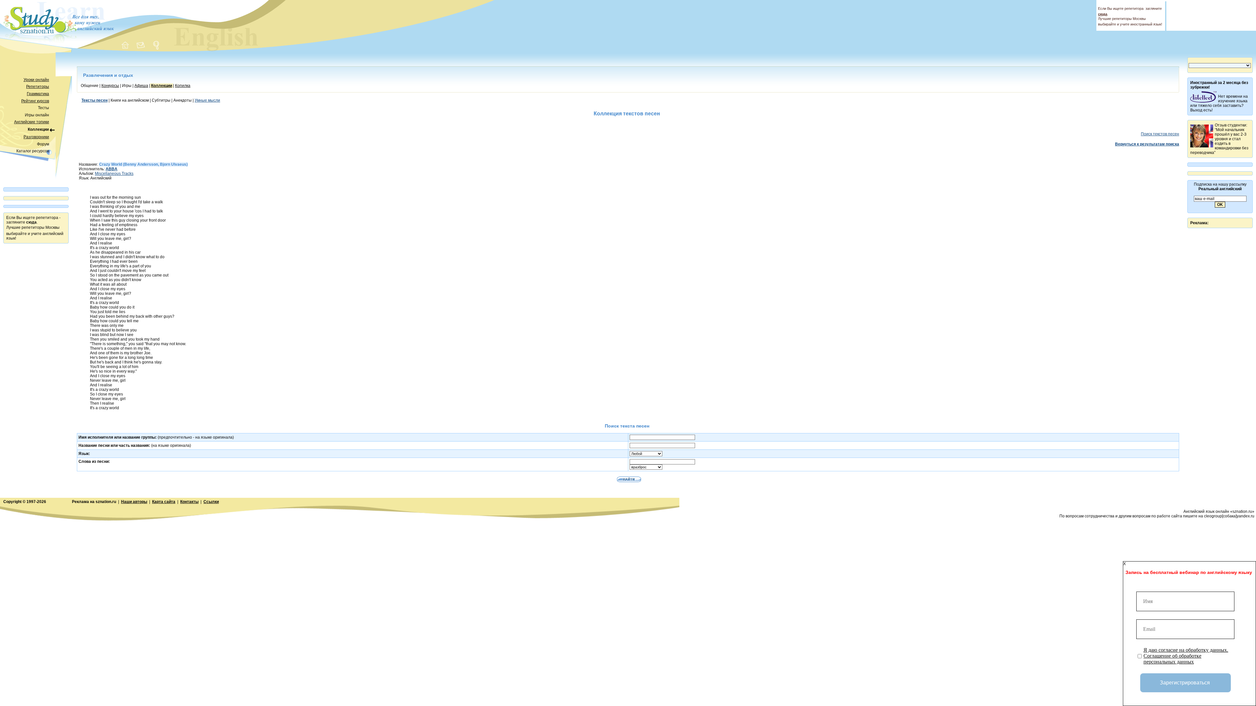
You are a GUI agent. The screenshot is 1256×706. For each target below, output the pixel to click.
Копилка (182, 85)
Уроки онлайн (36, 79)
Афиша (141, 85)
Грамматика (38, 94)
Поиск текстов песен (1160, 134)
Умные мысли (207, 100)
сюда (1102, 14)
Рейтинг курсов (35, 101)
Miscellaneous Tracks (114, 173)
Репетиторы (37, 86)
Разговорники (36, 137)
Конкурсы (110, 85)
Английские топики (31, 122)
